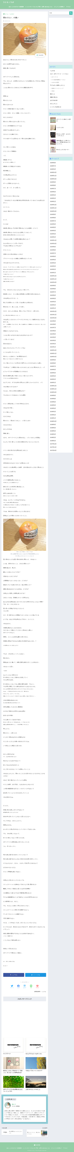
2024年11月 (53, 208)
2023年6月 (53, 256)
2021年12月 (53, 311)
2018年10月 (53, 421)
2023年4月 (53, 263)
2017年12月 (53, 444)
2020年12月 (53, 350)
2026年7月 (53, 166)
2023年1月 (53, 272)
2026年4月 (53, 169)
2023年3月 (53, 266)
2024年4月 (53, 230)
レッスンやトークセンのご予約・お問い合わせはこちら (38, 6)
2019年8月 (53, 398)
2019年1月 (53, 418)
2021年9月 (53, 321)
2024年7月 (53, 221)
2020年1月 (53, 382)
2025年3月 (53, 195)
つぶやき (43, 991)
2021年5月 (53, 334)
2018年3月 (53, 437)
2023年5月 (53, 259)
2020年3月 (53, 376)
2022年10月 (53, 282)
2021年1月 (53, 347)
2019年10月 (53, 392)
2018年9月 (53, 424)
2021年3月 (53, 340)
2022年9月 (53, 285)
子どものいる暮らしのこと (57, 85)
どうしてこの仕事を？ (59, 6)
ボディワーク (54, 77)
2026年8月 (53, 162)
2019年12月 (53, 385)
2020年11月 (53, 353)
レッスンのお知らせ (55, 107)
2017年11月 (53, 447)
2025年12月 (53, 172)
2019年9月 (53, 395)
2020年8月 (53, 363)
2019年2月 (53, 415)
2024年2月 (53, 237)
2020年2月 (53, 379)
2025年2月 (53, 198)
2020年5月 (53, 373)
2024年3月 (53, 234)
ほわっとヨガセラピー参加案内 (16, 6)
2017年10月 (53, 450)
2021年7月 (53, 327)
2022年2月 (53, 305)
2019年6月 (53, 402)
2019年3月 (53, 411)
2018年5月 (53, 431)
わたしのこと (53, 103)
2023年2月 (53, 269)
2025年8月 (53, 185)
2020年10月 (53, 356)
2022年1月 (53, 308)
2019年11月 (53, 389)
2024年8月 (53, 217)
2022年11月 (53, 279)
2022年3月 (53, 301)
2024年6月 (53, 224)
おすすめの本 (53, 100)
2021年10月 (53, 318)
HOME (37, 1145)
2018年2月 (53, 440)
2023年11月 (53, 240)
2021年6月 (53, 331)
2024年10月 (53, 211)
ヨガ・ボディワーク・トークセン (59, 74)
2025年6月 (53, 191)
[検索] (70, 13)
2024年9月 (53, 214)
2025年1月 (53, 201)
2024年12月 (53, 204)
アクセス (68, 6)
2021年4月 (53, 337)
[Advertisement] (24, 1017)
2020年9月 (53, 360)
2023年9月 (53, 246)
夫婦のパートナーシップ (57, 88)
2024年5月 (53, 227)
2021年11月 (53, 314)
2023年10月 (53, 243)
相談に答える (53, 97)
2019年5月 (53, 405)
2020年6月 (53, 369)
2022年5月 (53, 298)
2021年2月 (53, 343)
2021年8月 (53, 324)
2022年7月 (53, 292)
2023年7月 (53, 253)
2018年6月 (53, 427)
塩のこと (52, 94)
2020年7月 (53, 366)
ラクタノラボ (8, 2)
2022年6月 (53, 295)
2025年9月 (53, 182)
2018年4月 (53, 434)
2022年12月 (53, 276)
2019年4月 (53, 408)
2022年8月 (53, 288)
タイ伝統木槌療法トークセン (58, 79)
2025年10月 (53, 179)
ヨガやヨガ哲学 (55, 82)
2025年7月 (53, 188)
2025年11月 (53, 175)
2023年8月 (53, 250)
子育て (53, 91)
